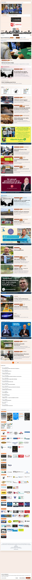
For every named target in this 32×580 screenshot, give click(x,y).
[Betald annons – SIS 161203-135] (9, 511)
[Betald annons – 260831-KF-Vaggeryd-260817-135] (6, 91)
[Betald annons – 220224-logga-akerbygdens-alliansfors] (15, 477)
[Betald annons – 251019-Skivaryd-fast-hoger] (15, 526)
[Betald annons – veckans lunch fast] (27, 432)
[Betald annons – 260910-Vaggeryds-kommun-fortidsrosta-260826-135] (26, 91)
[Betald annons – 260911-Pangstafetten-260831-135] (15, 416)
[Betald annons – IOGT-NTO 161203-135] (15, 530)
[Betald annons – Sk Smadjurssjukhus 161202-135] (21, 443)
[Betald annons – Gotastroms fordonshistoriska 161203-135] (9, 521)
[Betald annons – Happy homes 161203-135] (3, 456)
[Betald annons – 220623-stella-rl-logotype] (15, 472)
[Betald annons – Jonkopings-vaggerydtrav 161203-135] (15, 511)
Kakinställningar (16, 549)
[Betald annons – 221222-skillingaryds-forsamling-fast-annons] (9, 476)
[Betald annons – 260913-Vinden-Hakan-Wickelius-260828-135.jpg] (3, 416)
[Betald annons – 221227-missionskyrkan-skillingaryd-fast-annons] (9, 482)
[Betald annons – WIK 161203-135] (3, 511)
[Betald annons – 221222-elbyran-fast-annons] (15, 438)
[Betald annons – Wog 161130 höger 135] (15, 497)
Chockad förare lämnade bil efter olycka (7, 381)
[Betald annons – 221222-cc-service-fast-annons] (3, 487)
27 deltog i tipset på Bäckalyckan (6, 400)
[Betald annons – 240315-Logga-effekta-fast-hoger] (9, 438)
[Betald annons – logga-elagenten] (21, 456)
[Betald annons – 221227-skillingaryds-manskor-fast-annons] (27, 521)
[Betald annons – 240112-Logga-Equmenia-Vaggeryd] (27, 477)
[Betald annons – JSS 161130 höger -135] (9, 492)
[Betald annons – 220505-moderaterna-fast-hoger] (27, 504)
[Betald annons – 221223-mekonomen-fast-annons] (9, 487)
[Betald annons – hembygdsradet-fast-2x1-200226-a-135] (3, 526)
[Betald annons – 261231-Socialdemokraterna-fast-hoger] (21, 504)
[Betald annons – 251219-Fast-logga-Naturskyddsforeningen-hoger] (15, 521)
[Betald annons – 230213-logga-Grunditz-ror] (15, 443)
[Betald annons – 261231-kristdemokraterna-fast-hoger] (9, 504)
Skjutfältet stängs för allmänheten (7, 389)
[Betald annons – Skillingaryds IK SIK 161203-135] (27, 511)
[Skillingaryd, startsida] (16, 35)
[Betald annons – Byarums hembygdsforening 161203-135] (26, 526)
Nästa (18, 362)
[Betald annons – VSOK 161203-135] (9, 516)
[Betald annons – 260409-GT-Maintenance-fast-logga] (3, 447)
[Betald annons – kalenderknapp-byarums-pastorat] (26, 482)
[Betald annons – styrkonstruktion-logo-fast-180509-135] (21, 492)
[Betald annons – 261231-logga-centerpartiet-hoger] (15, 504)
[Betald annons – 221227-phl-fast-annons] (21, 438)
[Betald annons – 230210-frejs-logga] (9, 465)
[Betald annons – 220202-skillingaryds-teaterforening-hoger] (3, 531)
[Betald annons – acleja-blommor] (15, 456)
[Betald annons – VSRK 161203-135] (21, 516)
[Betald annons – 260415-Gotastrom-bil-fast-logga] (16, 19)
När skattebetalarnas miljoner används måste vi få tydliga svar (10, 368)
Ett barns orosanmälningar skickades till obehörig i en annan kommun (11, 376)
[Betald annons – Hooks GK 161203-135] (26, 516)
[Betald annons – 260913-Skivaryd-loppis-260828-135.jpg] (27, 416)
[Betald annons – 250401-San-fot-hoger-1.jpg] (3, 438)
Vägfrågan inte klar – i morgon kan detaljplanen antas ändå (10, 397)
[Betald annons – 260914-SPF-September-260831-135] (21, 415)
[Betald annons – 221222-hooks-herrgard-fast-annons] (15, 433)
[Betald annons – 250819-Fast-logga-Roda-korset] (27, 456)
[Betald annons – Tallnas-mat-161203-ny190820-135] (16, 91)
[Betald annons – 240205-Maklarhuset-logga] (21, 471)
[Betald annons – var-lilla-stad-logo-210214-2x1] (16, 30)
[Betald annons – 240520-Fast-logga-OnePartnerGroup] (27, 472)
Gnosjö (24, 37)
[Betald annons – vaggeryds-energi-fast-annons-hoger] (3, 537)
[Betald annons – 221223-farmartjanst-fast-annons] (27, 438)
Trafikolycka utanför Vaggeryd (6, 373)
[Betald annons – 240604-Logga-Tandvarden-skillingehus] (9, 442)
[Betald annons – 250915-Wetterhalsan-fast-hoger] (9, 447)
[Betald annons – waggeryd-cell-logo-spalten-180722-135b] (21, 497)
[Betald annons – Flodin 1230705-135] (9, 472)
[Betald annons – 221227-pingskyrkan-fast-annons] (3, 482)
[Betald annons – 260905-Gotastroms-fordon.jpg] (9, 417)
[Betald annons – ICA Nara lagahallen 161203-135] (9, 433)
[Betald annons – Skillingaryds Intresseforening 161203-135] (21, 521)
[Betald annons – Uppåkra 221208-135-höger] (27, 492)
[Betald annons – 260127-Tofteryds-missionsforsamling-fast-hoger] (15, 482)
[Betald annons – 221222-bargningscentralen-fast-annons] (15, 487)
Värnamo (21, 37)
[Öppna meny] (31, 35)
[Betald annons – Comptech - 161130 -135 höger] (9, 497)
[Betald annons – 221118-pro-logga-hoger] (21, 526)
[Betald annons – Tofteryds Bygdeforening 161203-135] (9, 526)
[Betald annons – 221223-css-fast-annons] (26, 443)
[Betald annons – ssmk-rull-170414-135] (21, 511)
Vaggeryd (18, 37)
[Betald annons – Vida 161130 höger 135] (15, 492)
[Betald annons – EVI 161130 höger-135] (3, 497)
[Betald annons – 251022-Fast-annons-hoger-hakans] (3, 443)
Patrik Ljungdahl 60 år (5, 392)
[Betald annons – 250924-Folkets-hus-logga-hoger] (3, 466)
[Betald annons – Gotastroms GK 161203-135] (3, 516)
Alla (15, 37)
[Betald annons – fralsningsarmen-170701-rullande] (21, 482)
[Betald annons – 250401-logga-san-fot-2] (15, 449)
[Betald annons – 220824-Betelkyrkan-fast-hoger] (21, 477)
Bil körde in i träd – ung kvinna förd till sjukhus (8, 384)
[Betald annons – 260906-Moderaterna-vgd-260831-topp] (16, 9)
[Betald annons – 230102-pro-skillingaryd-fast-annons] (9, 530)
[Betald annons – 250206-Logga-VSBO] (3, 472)
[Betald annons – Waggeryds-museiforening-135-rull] (3, 521)
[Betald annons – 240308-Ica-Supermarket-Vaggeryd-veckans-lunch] (21, 433)
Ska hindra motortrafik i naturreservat (7, 405)
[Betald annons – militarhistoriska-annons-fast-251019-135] (21, 530)
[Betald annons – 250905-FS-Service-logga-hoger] (16, 24)
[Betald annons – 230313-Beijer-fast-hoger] (3, 460)
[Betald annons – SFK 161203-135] (15, 516)
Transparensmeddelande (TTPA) (27, 143)
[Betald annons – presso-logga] (3, 493)
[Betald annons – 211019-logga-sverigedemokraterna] (3, 503)
